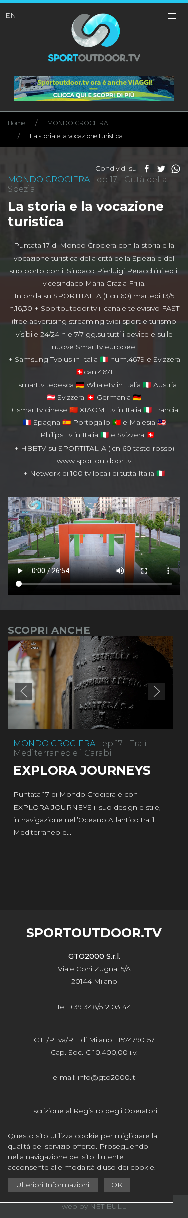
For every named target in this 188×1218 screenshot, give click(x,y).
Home (16, 123)
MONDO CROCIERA (77, 123)
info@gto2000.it (106, 1077)
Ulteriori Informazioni (52, 1184)
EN (10, 15)
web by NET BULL (94, 1206)
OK (116, 1184)
